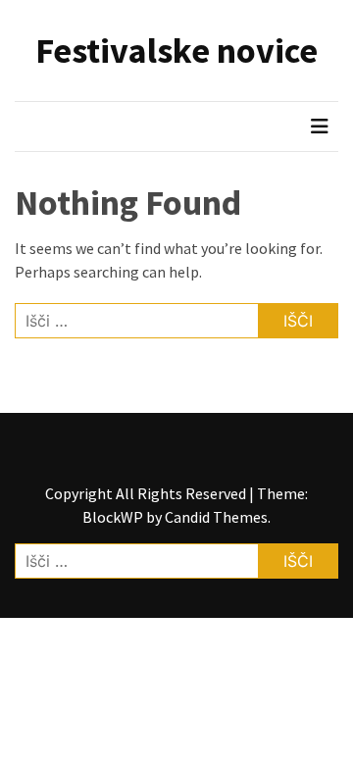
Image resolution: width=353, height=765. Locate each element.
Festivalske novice (176, 50)
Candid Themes (216, 517)
